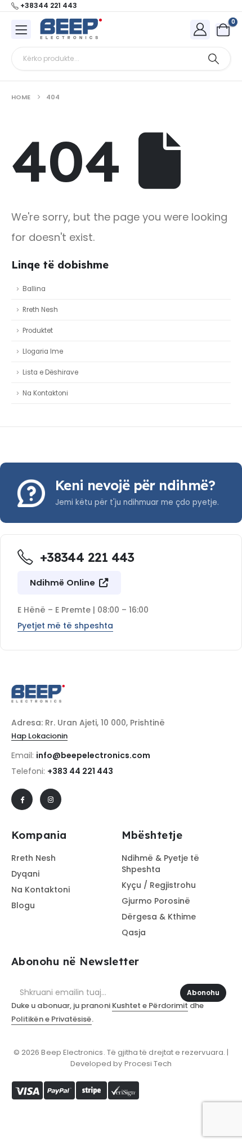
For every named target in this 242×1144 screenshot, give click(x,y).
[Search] (213, 58)
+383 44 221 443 (80, 771)
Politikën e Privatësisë (51, 1019)
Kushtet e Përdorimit (150, 1005)
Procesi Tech (148, 1063)
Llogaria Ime (43, 351)
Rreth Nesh (40, 309)
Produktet (38, 330)
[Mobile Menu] (21, 29)
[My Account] (200, 29)
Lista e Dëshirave (50, 372)
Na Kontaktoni (45, 393)
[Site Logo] (71, 29)
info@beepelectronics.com (93, 755)
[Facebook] (22, 799)
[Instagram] (50, 799)
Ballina (34, 288)
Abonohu (203, 992)
